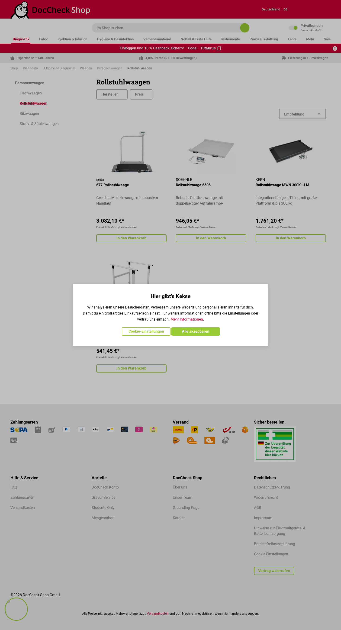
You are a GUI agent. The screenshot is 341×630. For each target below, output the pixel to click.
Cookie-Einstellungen (146, 331)
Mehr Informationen (186, 319)
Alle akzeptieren (195, 331)
